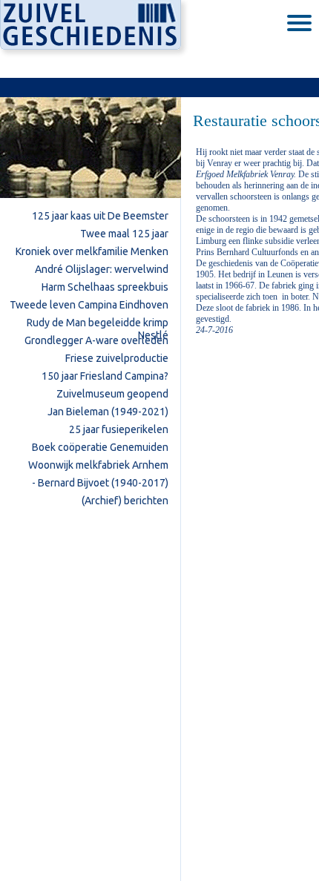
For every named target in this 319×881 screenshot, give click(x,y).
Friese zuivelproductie (116, 358)
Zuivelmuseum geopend (112, 394)
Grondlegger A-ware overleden (96, 340)
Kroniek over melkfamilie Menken (92, 251)
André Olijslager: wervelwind (101, 269)
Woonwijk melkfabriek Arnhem (98, 465)
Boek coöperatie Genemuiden (100, 447)
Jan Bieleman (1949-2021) (107, 412)
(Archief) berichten (125, 501)
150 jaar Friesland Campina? (105, 376)
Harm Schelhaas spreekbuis (105, 287)
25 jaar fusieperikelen (118, 429)
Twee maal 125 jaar (124, 234)
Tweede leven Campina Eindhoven (89, 305)
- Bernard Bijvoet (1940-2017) (100, 483)
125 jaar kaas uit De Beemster (100, 216)
